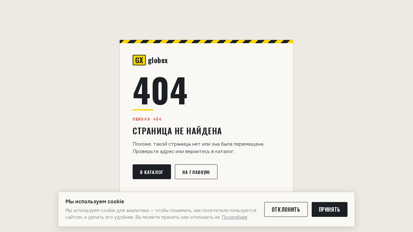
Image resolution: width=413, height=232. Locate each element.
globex (151, 60)
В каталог (152, 172)
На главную (196, 172)
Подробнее (234, 217)
